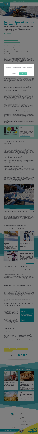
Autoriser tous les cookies (23, 73)
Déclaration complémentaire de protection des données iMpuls (14, 70)
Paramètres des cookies (15, 73)
